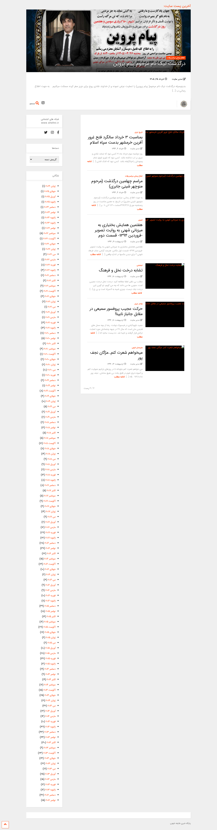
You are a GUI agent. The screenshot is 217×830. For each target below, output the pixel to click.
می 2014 (52, 706)
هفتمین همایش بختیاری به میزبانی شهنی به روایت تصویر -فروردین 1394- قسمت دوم (119, 230)
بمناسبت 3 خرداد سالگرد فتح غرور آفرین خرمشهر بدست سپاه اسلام (115, 140)
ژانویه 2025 (50, 202)
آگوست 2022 (49, 238)
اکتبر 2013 (51, 742)
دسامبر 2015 (50, 606)
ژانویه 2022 (50, 270)
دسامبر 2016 (50, 543)
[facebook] (58, 132)
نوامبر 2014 (51, 674)
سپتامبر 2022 (50, 233)
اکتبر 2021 (51, 280)
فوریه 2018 (51, 475)
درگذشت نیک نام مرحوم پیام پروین (149, 64)
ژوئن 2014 (51, 700)
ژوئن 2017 (51, 511)
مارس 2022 (50, 259)
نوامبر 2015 (51, 611)
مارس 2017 (50, 527)
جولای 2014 (50, 695)
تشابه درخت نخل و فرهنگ (121, 270)
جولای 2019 (50, 396)
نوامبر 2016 (51, 548)
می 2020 (51, 370)
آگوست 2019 (50, 391)
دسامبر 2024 (50, 207)
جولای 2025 (50, 191)
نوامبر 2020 (50, 338)
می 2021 (52, 307)
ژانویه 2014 (50, 727)
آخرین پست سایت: (177, 6)
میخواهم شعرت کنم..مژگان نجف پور (116, 355)
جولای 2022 (50, 244)
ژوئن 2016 (51, 574)
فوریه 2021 (51, 322)
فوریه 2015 (51, 658)
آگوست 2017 (50, 501)
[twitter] (45, 132)
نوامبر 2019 (51, 385)
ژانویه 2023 (50, 223)
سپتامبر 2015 (50, 622)
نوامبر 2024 (50, 212)
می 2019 (52, 406)
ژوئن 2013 (51, 763)
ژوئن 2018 (51, 454)
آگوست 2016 (50, 564)
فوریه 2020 (50, 375)
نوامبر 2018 (51, 427)
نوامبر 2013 (50, 737)
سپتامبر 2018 (50, 438)
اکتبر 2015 (51, 616)
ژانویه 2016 (51, 601)
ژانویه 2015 (50, 664)
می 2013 (51, 769)
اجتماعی (140, 265)
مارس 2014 (50, 716)
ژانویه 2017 (50, 538)
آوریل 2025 (50, 196)
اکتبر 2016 (51, 553)
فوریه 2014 (51, 721)
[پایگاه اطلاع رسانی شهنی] (182, 106)
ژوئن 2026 (51, 186)
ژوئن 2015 (51, 637)
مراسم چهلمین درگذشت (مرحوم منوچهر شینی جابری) (117, 184)
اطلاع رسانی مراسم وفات (176, 58)
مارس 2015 (50, 653)
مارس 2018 (50, 469)
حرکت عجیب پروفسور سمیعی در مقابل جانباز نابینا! (116, 311)
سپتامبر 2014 (50, 685)
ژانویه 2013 (50, 790)
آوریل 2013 (50, 774)
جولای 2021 (50, 296)
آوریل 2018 (50, 464)
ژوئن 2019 (51, 401)
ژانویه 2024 (50, 217)
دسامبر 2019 (50, 380)
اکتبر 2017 (51, 490)
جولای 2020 (50, 359)
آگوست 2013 (49, 753)
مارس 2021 (50, 317)
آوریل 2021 (51, 312)
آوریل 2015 (50, 648)
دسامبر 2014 (50, 669)
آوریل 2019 (51, 412)
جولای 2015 (50, 632)
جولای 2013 (50, 758)
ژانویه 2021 (51, 328)
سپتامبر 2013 (50, 748)
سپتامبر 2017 (50, 496)
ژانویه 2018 (50, 480)
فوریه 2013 (50, 784)
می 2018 (52, 459)
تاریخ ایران (139, 132)
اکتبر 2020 (51, 343)
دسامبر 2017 (50, 485)
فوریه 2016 (51, 595)
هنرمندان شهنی (137, 347)
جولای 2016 (50, 569)
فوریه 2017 (51, 532)
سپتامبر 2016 (50, 559)
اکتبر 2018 (51, 433)
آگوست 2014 (50, 690)
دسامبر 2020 (50, 333)
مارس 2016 (50, 590)
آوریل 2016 (51, 585)
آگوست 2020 (49, 354)
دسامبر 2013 (50, 732)
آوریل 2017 (50, 522)
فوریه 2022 (50, 265)
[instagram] (43, 103)
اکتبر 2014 (51, 679)
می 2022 (51, 254)
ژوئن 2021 (51, 301)
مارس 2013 (50, 779)
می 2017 (52, 517)
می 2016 (52, 580)
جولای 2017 (50, 506)
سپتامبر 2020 (50, 349)
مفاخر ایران (138, 304)
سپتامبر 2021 (50, 286)
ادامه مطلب (95, 254)
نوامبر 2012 (51, 800)
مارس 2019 (50, 417)
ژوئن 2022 (51, 249)
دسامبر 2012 (50, 795)
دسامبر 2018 (50, 422)
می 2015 (52, 643)
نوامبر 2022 (50, 228)
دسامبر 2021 (50, 275)
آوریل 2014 (50, 711)
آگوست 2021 (50, 291)
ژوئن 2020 (51, 364)
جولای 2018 (50, 448)
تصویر (140, 220)
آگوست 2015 (50, 627)
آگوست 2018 (50, 443)
